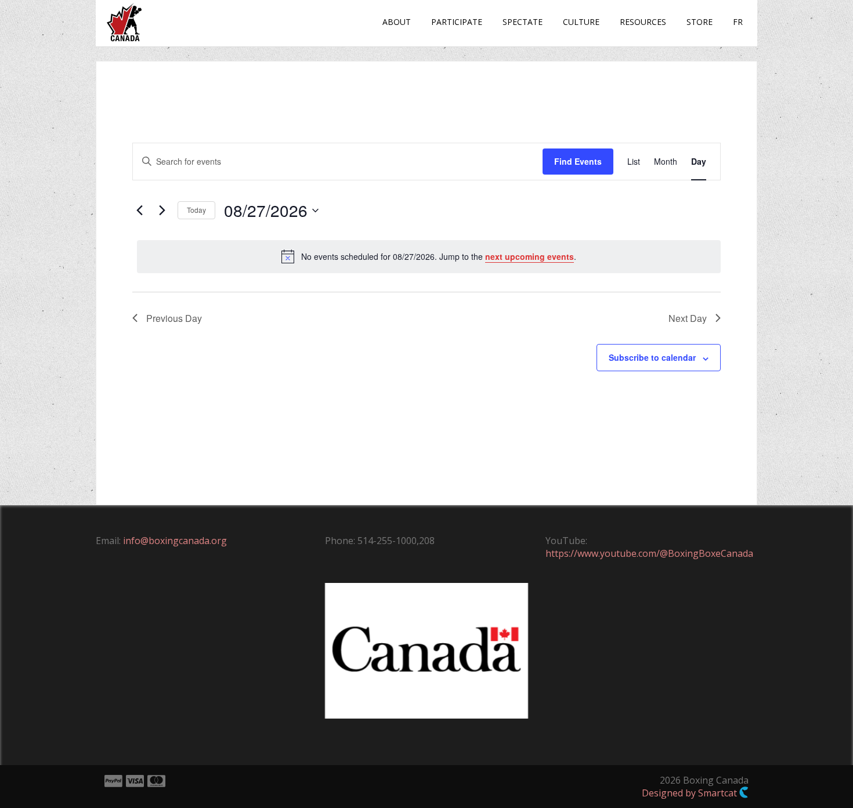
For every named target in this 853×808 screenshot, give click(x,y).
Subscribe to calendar (652, 357)
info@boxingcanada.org (175, 540)
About (396, 21)
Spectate (523, 21)
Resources (643, 21)
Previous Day (174, 318)
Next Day (687, 318)
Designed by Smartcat (690, 793)
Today (196, 210)
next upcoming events (529, 256)
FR (738, 21)
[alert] (429, 256)
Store (699, 21)
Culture (581, 21)
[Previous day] (139, 211)
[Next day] (162, 211)
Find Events (578, 161)
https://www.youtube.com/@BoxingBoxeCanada (649, 553)
